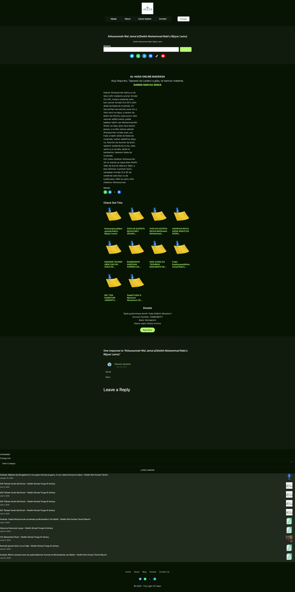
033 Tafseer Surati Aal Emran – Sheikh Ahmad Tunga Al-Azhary (27, 492)
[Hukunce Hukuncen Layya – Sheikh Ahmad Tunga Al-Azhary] (289, 530)
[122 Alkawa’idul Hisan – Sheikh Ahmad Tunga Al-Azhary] (289, 539)
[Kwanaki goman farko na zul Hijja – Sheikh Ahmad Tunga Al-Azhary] (289, 548)
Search (107, 46)
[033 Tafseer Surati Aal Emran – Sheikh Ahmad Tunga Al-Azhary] (289, 495)
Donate (183, 19)
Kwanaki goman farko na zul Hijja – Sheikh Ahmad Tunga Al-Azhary (29, 546)
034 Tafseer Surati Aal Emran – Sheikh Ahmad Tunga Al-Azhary (27, 484)
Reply (108, 377)
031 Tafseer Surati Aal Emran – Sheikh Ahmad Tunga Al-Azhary (27, 510)
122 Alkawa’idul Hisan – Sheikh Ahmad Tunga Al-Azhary (24, 537)
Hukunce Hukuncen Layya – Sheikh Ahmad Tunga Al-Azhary (26, 528)
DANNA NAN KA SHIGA (147, 84)
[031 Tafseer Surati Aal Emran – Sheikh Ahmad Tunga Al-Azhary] (289, 512)
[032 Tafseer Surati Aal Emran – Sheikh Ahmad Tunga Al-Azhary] (289, 503)
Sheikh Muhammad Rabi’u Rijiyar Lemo (147, 42)
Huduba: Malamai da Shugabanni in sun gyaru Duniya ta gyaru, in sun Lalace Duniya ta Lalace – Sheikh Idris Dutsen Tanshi (54, 475)
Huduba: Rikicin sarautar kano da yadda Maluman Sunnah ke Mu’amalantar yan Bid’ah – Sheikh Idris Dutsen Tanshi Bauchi (53, 555)
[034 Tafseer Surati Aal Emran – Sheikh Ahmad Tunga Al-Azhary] (289, 486)
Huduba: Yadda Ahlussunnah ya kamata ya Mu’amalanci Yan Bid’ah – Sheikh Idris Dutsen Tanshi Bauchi (45, 519)
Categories (5, 458)
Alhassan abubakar (122, 364)
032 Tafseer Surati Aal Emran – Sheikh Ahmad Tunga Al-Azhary (27, 501)
